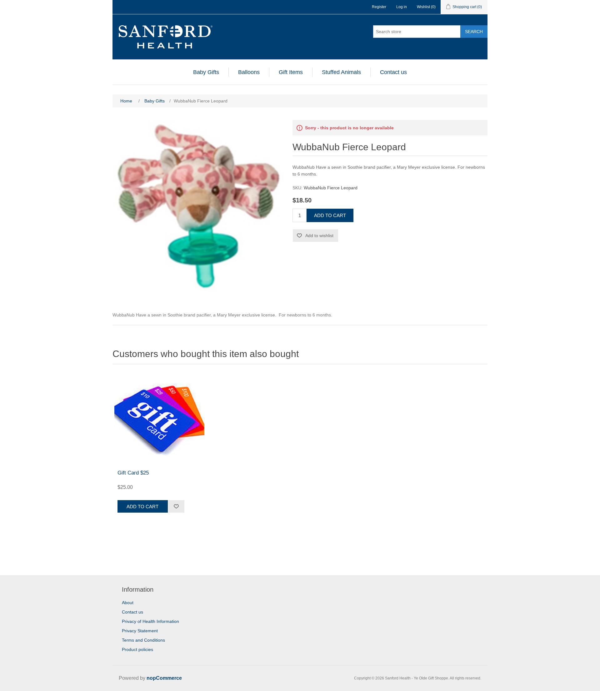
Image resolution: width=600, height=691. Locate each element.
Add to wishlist (319, 235)
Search (474, 31)
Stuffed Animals (341, 72)
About (127, 602)
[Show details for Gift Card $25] (159, 419)
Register (379, 7)
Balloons (249, 72)
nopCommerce (164, 678)
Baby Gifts (206, 72)
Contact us (393, 72)
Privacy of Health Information (150, 621)
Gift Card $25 (133, 473)
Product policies (137, 649)
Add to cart (330, 215)
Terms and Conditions (143, 640)
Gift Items (291, 72)
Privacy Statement (140, 630)
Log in (401, 7)
